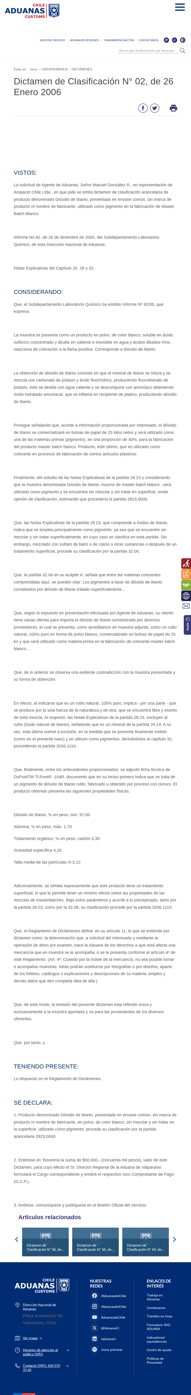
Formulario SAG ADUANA (159, 1327)
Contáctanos (156, 1308)
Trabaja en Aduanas (155, 1297)
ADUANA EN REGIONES (84, 40)
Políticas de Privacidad (155, 1360)
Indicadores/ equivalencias (157, 1339)
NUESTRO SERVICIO (52, 40)
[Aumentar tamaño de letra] (166, 40)
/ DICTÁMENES (81, 69)
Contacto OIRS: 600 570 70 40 (41, 1368)
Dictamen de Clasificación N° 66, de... (45, 1247)
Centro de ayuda (159, 1350)
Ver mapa (30, 1338)
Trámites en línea (159, 1316)
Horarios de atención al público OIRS (40, 1352)
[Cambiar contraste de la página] (182, 40)
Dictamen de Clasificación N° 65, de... (95, 1247)
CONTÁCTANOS (148, 40)
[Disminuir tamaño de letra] (174, 40)
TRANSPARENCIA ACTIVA (119, 40)
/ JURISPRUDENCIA (54, 69)
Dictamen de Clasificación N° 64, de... (145, 1247)
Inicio (33, 69)
